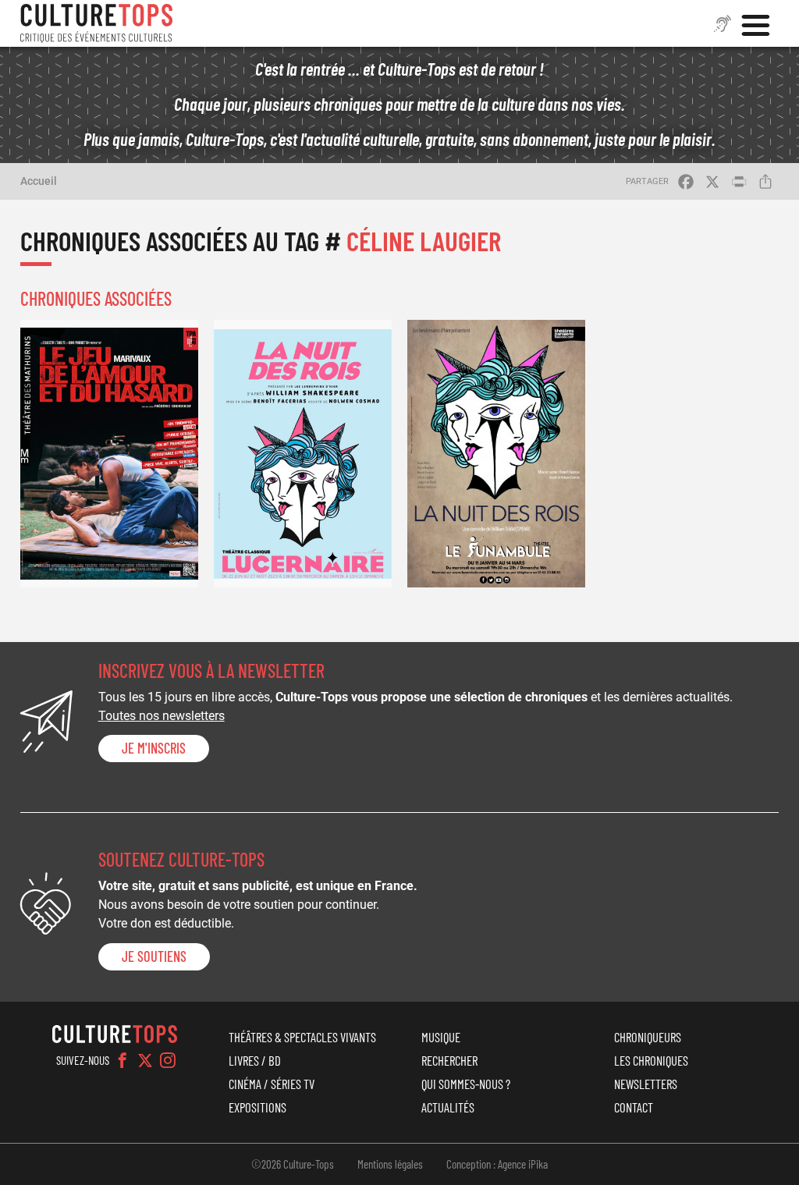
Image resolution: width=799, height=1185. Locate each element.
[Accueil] (96, 23)
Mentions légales (390, 1164)
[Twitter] (145, 1060)
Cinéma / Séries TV (271, 1083)
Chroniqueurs (647, 1037)
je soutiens (154, 956)
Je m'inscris (154, 748)
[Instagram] (167, 1060)
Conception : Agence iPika (497, 1164)
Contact (633, 1107)
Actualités (447, 1107)
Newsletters (645, 1083)
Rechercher (449, 1060)
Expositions (257, 1107)
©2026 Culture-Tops (292, 1164)
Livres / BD (255, 1060)
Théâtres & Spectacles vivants (302, 1037)
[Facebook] (122, 1060)
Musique (440, 1037)
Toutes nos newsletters (161, 715)
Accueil (38, 181)
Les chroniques (651, 1060)
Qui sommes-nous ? (465, 1083)
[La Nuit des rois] (303, 453)
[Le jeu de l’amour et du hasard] (109, 453)
